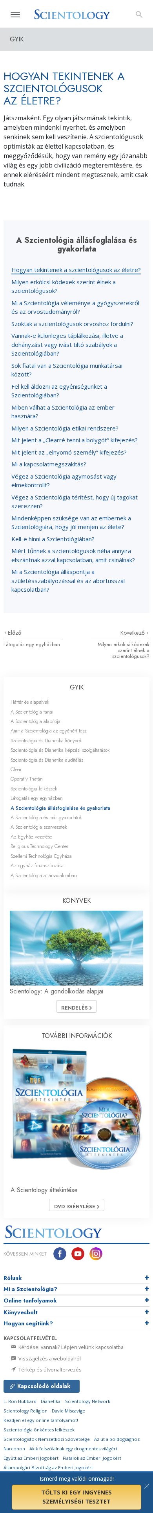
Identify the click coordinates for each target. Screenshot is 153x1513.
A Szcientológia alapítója (35, 721)
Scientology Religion (25, 1411)
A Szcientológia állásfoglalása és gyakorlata (60, 808)
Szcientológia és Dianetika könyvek (46, 740)
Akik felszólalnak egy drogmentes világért (73, 1449)
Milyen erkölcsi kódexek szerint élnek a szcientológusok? (123, 650)
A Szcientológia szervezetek (39, 827)
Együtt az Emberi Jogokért (31, 1458)
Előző (14, 633)
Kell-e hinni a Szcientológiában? (53, 539)
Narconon (14, 1449)
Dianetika (50, 1401)
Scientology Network (87, 1401)
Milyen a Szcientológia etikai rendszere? (64, 428)
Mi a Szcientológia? (30, 1289)
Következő (133, 633)
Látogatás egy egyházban (32, 644)
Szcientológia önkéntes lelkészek (39, 1430)
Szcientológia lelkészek (34, 788)
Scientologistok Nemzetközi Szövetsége (47, 1439)
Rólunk (13, 1278)
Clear (16, 769)
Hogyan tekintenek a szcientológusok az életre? (76, 270)
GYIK (77, 687)
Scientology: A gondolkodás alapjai (56, 991)
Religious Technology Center (39, 846)
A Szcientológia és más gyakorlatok (46, 817)
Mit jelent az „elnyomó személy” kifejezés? (69, 452)
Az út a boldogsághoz (117, 1439)
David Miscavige (68, 1411)
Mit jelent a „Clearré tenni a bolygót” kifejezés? (74, 440)
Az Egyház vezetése (31, 836)
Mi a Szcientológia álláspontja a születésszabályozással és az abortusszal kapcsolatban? (68, 580)
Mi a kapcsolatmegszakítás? (48, 464)
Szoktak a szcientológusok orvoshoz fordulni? (72, 324)
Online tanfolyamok (30, 1300)
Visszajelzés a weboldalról (49, 1358)
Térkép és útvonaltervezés (49, 1369)
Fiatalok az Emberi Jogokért (92, 1458)
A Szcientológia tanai (32, 712)
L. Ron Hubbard (20, 1401)
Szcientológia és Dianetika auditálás (47, 760)
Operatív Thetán (27, 779)
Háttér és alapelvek (30, 702)
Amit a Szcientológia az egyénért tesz (49, 730)
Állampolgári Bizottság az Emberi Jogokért (48, 1467)
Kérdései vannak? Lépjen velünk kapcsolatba (70, 1347)
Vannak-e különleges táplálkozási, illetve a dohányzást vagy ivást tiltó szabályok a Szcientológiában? (67, 344)
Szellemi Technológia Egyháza (41, 856)
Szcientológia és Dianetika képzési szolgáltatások (60, 750)
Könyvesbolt (21, 1312)
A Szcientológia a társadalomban (44, 875)
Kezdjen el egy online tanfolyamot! (41, 1420)
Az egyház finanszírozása (37, 865)
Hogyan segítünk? (28, 1323)
